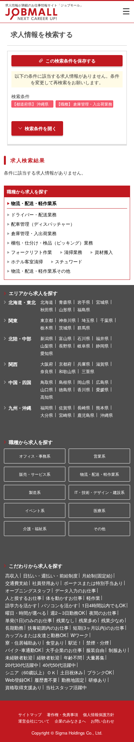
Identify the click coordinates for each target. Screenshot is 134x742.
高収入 (12, 575)
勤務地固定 (72, 680)
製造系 (35, 492)
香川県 (83, 389)
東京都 (46, 320)
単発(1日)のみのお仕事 (28, 620)
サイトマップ (30, 714)
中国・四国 (19, 382)
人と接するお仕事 (23, 598)
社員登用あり (46, 583)
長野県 (65, 346)
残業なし (65, 620)
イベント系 (35, 510)
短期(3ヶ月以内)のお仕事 (98, 627)
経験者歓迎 (48, 657)
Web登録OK (17, 680)
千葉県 (106, 320)
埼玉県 (88, 320)
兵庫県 (83, 364)
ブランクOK (99, 672)
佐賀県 (65, 407)
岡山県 (83, 382)
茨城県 (65, 327)
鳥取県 (46, 382)
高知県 (46, 397)
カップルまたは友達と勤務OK (35, 635)
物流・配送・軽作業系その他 (40, 271)
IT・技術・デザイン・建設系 (99, 492)
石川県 (83, 338)
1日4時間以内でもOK (104, 605)
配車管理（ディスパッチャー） (43, 224)
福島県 (83, 309)
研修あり (97, 680)
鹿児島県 (85, 415)
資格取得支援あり (23, 687)
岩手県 (83, 302)
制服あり (118, 650)
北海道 (46, 302)
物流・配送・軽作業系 (34, 203)
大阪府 (46, 364)
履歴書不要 (45, 680)
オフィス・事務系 (34, 456)
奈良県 (46, 371)
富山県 (65, 338)
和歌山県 (67, 371)
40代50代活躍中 (59, 665)
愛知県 (46, 353)
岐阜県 (83, 346)
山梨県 (46, 346)
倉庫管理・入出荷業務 (34, 233)
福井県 (102, 338)
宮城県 (102, 302)
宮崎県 (65, 415)
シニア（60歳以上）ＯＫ (30, 672)
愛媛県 (102, 389)
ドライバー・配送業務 (34, 214)
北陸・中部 (19, 338)
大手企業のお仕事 (64, 650)
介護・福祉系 (35, 528)
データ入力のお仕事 (75, 590)
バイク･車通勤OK (23, 650)
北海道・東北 (22, 302)
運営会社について (33, 721)
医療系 (99, 510)
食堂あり (55, 642)
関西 (13, 364)
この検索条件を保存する (71, 60)
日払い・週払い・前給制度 (50, 575)
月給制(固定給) (97, 575)
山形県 (65, 309)
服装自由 (95, 650)
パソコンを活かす (59, 605)
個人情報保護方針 (98, 714)
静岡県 (102, 346)
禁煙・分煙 (97, 642)
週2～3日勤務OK (67, 613)
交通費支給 (16, 583)
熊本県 (102, 407)
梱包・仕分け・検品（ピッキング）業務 (52, 242)
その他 (99, 528)
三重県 (88, 371)
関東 (13, 320)
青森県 (65, 302)
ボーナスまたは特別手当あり (93, 583)
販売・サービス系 (34, 474)
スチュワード (68, 261)
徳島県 (65, 389)
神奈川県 (67, 320)
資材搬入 (104, 252)
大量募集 (95, 657)
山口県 (46, 389)
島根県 (65, 382)
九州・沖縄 (19, 408)
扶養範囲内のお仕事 (48, 627)
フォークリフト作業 (31, 252)
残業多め (88, 620)
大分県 (46, 415)
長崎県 (83, 407)
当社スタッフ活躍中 (66, 687)
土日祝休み (71, 672)
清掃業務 (73, 252)
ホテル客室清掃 (27, 261)
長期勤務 (14, 627)
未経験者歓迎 (19, 657)
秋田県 (46, 309)
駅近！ (75, 642)
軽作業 (93, 598)
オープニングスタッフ (28, 590)
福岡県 (46, 407)
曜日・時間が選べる (25, 613)
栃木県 (46, 327)
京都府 (65, 364)
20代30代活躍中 (21, 665)
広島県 (102, 382)
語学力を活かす (21, 605)
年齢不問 (73, 657)
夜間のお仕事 (102, 613)
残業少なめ (112, 620)
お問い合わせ (102, 721)
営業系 (99, 456)
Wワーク (79, 635)
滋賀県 (102, 364)
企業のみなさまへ (70, 721)
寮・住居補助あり (23, 642)
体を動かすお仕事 (64, 598)
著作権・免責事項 (62, 714)
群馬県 (83, 327)
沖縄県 (106, 415)
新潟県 (46, 338)
